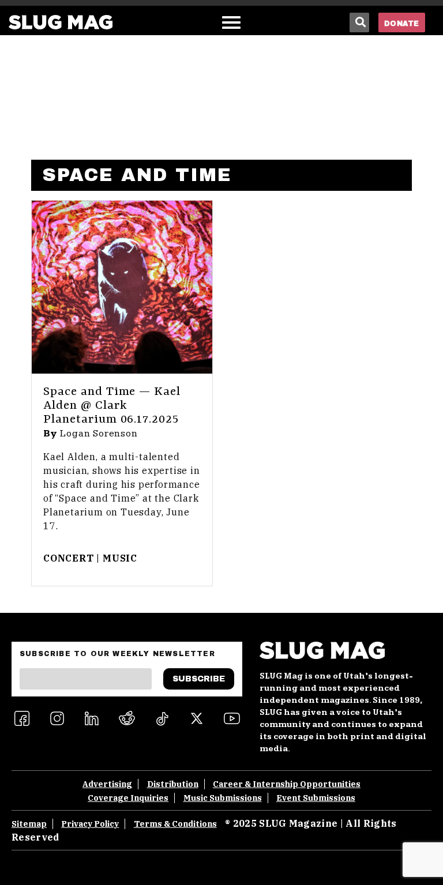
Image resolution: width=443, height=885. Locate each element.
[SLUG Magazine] (60, 22)
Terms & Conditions (175, 824)
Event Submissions (315, 798)
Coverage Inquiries (128, 798)
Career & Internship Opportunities (287, 784)
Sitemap (29, 824)
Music (120, 558)
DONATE (401, 24)
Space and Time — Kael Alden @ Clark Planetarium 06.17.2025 (112, 406)
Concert (68, 558)
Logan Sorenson (99, 433)
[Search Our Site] (359, 22)
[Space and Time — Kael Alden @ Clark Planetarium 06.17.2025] (122, 287)
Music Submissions (222, 798)
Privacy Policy (90, 824)
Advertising (107, 784)
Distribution (172, 784)
